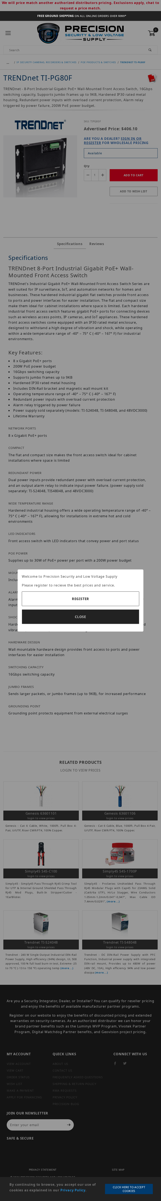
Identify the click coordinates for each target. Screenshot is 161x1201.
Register (80, 598)
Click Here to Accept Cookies (129, 1189)
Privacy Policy (72, 1190)
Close (80, 616)
